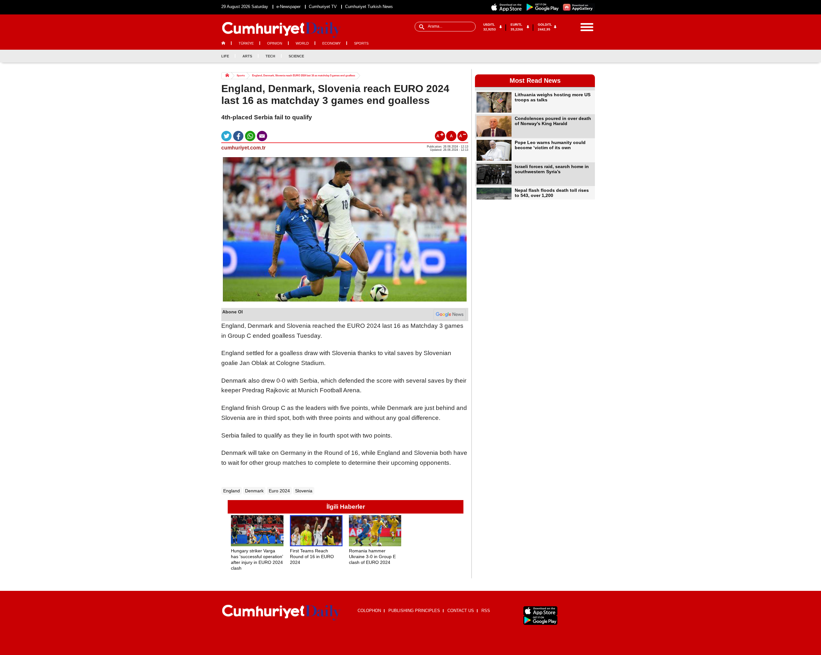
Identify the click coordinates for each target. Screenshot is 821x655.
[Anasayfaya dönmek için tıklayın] (281, 30)
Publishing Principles (414, 610)
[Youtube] (590, 56)
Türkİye (246, 43)
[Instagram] (579, 56)
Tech (270, 56)
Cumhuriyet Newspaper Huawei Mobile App (578, 7)
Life (225, 56)
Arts (247, 56)
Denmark (254, 490)
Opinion (274, 43)
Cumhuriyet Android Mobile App (542, 7)
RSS (485, 610)
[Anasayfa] (281, 613)
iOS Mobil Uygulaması (540, 611)
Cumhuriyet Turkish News (369, 6)
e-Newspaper (288, 6)
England (231, 490)
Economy (331, 43)
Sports (361, 43)
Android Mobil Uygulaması (540, 620)
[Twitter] (568, 56)
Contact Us (460, 610)
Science (296, 56)
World (302, 43)
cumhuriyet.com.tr (243, 147)
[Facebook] (558, 56)
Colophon (369, 610)
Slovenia (303, 490)
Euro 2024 (279, 490)
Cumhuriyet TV (323, 6)
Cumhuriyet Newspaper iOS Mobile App (506, 7)
